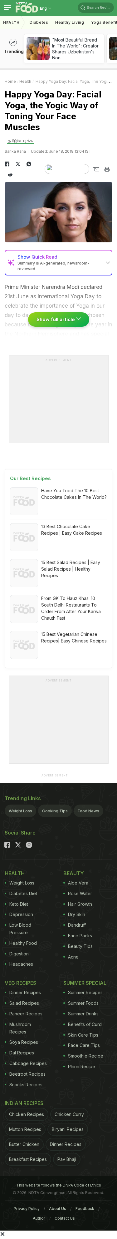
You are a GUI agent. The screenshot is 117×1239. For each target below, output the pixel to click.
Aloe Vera (78, 882)
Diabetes (39, 22)
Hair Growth (80, 904)
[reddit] (10, 174)
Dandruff (77, 925)
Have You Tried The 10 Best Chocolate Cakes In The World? (74, 494)
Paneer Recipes (25, 1013)
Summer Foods (83, 1003)
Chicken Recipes (26, 1114)
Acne (73, 956)
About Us (57, 1208)
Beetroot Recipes (27, 1074)
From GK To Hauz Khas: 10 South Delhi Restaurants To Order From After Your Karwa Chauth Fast (71, 608)
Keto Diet (18, 904)
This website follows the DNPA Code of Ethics (58, 1185)
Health (11, 22)
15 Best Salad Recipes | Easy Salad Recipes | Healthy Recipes (70, 569)
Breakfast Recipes (28, 1159)
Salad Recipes (24, 1003)
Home (10, 81)
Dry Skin (76, 914)
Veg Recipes (20, 983)
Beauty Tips (80, 946)
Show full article (56, 319)
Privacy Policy (27, 1208)
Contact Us (65, 1218)
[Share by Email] (95, 169)
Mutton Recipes (25, 1129)
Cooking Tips (55, 810)
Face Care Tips (84, 1045)
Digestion (19, 953)
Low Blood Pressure (20, 928)
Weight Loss (20, 810)
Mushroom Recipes (20, 1028)
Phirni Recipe (81, 1066)
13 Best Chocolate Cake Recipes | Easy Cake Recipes (71, 530)
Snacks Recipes (25, 1084)
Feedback (85, 1208)
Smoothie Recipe (85, 1055)
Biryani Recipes (68, 1129)
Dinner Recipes (25, 992)
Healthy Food (23, 943)
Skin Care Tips (83, 1035)
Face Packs (80, 935)
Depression (21, 914)
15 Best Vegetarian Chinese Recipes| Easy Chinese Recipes (74, 637)
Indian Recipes (24, 1103)
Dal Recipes (21, 1052)
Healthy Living (69, 22)
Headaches (21, 964)
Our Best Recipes (30, 478)
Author (39, 1218)
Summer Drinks (83, 1013)
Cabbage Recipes (28, 1063)
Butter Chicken (24, 1144)
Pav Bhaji (66, 1159)
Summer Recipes (85, 992)
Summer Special (84, 983)
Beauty (73, 873)
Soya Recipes (23, 1042)
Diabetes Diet (23, 893)
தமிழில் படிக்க (20, 140)
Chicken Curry (69, 1114)
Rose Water (80, 893)
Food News (88, 810)
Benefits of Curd (85, 1024)
